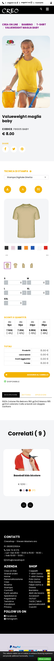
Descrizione (10, 395)
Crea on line (10, 570)
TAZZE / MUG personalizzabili (37, 603)
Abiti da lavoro (36, 593)
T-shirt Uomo (36, 573)
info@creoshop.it (15, 559)
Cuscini (32, 606)
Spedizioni (40, 395)
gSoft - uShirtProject (32, 642)
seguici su (12, 3)
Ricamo (8, 584)
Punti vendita (11, 593)
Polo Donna (35, 581)
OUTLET (32, 598)
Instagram (11, 618)
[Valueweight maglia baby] (26, 72)
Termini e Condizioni (9, 603)
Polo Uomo (34, 579)
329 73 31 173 (12, 550)
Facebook (11, 615)
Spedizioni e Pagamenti (10, 597)
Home (7, 576)
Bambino (33, 590)
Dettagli (26, 395)
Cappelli (33, 570)
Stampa (8, 587)
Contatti (39, 3)
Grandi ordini (11, 573)
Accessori (34, 595)
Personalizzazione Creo (13, 580)
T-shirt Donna (36, 576)
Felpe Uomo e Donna (36, 586)
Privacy (8, 606)
